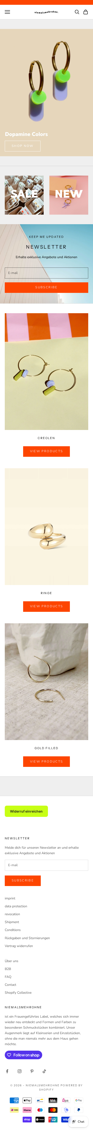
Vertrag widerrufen (19, 946)
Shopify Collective (18, 992)
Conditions (13, 930)
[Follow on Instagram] (19, 1071)
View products (46, 451)
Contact (10, 984)
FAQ (8, 977)
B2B (8, 969)
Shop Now (23, 146)
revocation (12, 914)
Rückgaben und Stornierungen (27, 938)
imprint (10, 898)
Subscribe (46, 287)
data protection (16, 906)
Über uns (11, 961)
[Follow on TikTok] (44, 1071)
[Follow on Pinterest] (32, 1071)
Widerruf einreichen (26, 811)
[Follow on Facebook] (7, 1071)
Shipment (12, 922)
